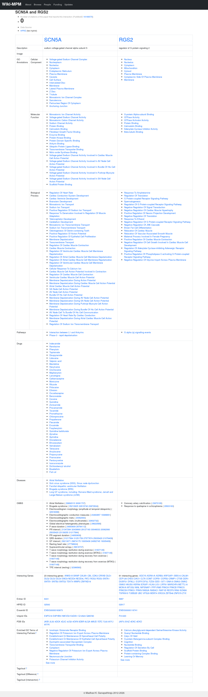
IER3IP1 (145, 584)
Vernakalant (54, 445)
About (28, 4)
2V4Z (127, 621)
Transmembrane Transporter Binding (66, 149)
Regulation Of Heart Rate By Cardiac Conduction (72, 315)
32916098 (53, 511)
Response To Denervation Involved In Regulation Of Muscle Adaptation (77, 215)
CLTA (143, 578)
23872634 (93, 506)
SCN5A (52, 39)
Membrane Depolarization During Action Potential (72, 280)
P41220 (122, 615)
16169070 (87, 16)
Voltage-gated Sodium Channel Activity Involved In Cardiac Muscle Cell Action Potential (80, 157)
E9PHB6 (57, 615)
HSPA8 (136, 584)
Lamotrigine (54, 375)
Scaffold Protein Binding (60, 184)
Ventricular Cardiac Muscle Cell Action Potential (71, 277)
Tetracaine (54, 448)
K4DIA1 (74, 615)
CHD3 (130, 578)
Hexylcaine (54, 366)
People (47, 4)
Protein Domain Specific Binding (64, 140)
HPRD (23, 30)
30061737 (80, 503)
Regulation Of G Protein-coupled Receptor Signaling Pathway (153, 204)
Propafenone (55, 419)
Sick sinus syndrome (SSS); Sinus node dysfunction (74, 483)
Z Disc (52, 91)
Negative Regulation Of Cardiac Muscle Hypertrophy (148, 210)
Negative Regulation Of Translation (140, 216)
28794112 (80, 526)
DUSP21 (123, 581)
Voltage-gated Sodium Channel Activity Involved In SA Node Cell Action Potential (79, 180)
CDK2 (95, 575)
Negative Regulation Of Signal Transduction (144, 207)
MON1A (122, 587)
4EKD (139, 621)
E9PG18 (48, 615)
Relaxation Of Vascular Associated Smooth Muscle (148, 233)
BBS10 (177, 575)
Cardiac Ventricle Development (63, 198)
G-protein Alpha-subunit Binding (139, 114)
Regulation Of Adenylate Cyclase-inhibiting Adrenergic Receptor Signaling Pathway (154, 250)
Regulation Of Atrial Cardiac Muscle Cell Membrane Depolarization (80, 256)
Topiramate (54, 352)
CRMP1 (172, 578)
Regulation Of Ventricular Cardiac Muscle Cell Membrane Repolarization (76, 252)
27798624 (72, 543)
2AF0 (121, 621)
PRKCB (173, 587)
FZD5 (151, 581)
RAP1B (162, 590)
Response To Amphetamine (137, 192)
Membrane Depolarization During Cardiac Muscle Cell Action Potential (82, 283)
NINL (137, 587)
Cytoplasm (54, 68)
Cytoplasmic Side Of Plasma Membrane (143, 76)
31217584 (73, 532)
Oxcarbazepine (56, 393)
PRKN (139, 590)
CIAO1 (137, 578)
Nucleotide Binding (133, 644)
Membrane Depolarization (61, 239)
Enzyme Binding (57, 134)
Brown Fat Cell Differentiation (137, 227)
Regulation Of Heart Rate (61, 192)
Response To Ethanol (134, 218)
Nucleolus (54, 65)
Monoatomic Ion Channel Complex (65, 97)
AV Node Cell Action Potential (63, 291)
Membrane (54, 85)
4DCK (57, 621)
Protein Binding (56, 125)
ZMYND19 (86, 581)
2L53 (52, 621)
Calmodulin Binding (58, 128)
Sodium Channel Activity (61, 123)
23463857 (95, 514)
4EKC (133, 621)
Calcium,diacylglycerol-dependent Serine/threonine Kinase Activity (155, 630)
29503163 (168, 506)
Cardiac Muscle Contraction (62, 248)
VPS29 (146, 593)
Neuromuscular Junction (60, 656)
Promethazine (55, 413)
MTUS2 (130, 587)
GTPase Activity (132, 117)
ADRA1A (151, 575)
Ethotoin (53, 390)
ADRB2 (159, 575)
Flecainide (54, 422)
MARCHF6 (173, 584)
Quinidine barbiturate (59, 431)
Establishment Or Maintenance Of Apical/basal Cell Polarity (77, 635)
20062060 (105, 529)
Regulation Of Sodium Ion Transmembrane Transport (74, 324)
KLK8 (152, 584)
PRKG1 (131, 590)
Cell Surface (55, 79)
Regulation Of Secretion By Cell (139, 647)
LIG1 (157, 584)
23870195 (157, 503)
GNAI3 (177, 581)
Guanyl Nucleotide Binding (136, 633)
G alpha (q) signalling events (137, 332)
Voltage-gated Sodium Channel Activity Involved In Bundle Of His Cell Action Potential (82, 168)
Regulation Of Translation (136, 195)
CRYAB (101, 575)
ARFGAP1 (169, 575)
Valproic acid (55, 361)
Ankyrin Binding (56, 143)
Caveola (53, 76)
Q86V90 (90, 615)
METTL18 (183, 584)
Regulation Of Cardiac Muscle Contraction (69, 245)
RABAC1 (154, 590)
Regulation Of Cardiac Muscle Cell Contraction (71, 274)
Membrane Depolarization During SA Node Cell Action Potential (79, 300)
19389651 (105, 514)
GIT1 (163, 581)
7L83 (105, 621)
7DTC (99, 621)
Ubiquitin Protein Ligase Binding (64, 146)
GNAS (122, 584)
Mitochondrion (130, 68)
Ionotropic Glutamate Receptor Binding (67, 630)
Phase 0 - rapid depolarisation (63, 335)
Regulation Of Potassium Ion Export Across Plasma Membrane (79, 633)
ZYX (184, 593)
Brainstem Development (60, 201)
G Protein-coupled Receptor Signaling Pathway (146, 198)
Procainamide (55, 407)
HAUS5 (129, 584)
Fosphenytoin (55, 428)
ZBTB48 (169, 593)
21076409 (107, 538)
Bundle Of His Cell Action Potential (65, 294)
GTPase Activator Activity (136, 120)
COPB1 (156, 578)
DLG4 (58, 578)
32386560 (75, 567)
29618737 (78, 546)
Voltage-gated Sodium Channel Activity (67, 117)
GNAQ (184, 581)
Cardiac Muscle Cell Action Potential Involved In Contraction (77, 271)
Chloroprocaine (56, 416)
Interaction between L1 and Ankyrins (66, 332)
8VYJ (110, 621)
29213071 (66, 541)
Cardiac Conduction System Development (69, 195)
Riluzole (53, 384)
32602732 (93, 520)
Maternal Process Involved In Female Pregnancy (147, 236)
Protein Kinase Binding (60, 137)
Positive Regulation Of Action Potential (67, 233)
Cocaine (53, 398)
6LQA (87, 621)
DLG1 (108, 575)
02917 (122, 604)
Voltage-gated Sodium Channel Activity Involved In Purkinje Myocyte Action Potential (81, 174)
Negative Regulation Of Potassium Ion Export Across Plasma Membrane (78, 652)
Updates (69, 4)
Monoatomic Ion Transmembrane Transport (69, 224)
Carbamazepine (56, 378)
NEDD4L (80, 578)
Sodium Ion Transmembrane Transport (67, 227)
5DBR (81, 621)
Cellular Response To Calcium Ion (65, 268)
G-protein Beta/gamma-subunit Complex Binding (146, 638)
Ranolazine (54, 346)
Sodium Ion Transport (59, 207)
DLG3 (52, 578)
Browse (37, 4)
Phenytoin (54, 349)
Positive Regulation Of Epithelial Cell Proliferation (72, 236)
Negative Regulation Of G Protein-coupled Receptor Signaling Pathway (157, 221)
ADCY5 (142, 575)
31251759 (78, 538)
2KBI (46, 621)
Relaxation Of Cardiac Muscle (138, 230)
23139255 (63, 532)
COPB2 (164, 578)
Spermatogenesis (132, 201)
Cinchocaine (55, 369)
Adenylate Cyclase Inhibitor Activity (141, 128)
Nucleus (128, 59)
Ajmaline (53, 434)
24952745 (95, 541)
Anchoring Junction (58, 106)
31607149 (99, 549)
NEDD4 (71, 578)
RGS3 (99, 578)
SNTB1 (47, 581)
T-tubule (53, 94)
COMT (149, 578)
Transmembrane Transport (61, 242)
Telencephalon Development (62, 218)
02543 (47, 604)
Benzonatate (55, 396)
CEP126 (123, 578)
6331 (46, 598)
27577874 (88, 538)
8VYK (47, 624)
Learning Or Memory (133, 656)
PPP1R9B (156, 587)
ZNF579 (178, 593)
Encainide (54, 425)
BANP (76, 575)
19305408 (85, 541)
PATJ (87, 578)
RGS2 (126, 39)
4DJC (63, 621)
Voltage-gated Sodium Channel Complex (68, 59)
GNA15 (169, 581)
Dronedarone (55, 439)
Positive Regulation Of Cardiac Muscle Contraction (148, 239)
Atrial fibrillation (56, 480)
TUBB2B (133, 593)
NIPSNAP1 (145, 587)
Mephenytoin (55, 372)
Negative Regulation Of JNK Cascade (142, 224)
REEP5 (170, 590)
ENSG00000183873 (53, 610)
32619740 (83, 506)
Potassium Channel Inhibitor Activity (66, 659)
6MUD (94, 621)
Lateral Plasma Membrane (61, 88)
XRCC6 (161, 593)
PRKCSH (123, 590)
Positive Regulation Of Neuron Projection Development (150, 213)
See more (50, 662)
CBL (90, 575)
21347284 (66, 529)
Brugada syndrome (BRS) (61, 489)
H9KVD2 (66, 615)
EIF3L (145, 581)
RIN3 (176, 590)
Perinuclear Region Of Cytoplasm (65, 103)
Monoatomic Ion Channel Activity (65, 114)
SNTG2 (62, 581)
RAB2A (145, 590)
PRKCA (165, 587)
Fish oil (52, 471)
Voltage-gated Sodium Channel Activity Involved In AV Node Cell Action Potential (79, 162)
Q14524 (82, 615)
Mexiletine (54, 363)
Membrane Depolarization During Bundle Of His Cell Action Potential (81, 309)
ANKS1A (69, 575)
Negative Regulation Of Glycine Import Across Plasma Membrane (155, 259)
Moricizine (54, 381)
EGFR (139, 581)
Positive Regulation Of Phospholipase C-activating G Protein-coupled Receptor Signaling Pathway (156, 255)
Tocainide (53, 410)
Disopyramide (55, 355)
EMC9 (65, 578)
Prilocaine (54, 387)
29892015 (70, 503)
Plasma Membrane (58, 73)
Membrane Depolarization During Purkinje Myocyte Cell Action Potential (78, 305)
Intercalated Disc (57, 82)
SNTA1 (106, 578)
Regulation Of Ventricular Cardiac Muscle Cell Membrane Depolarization (76, 264)
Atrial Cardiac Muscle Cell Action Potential (69, 286)
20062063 (80, 517)
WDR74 (153, 593)
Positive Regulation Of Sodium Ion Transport (70, 210)
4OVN (75, 621)
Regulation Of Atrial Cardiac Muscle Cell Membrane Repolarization (80, 259)
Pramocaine (55, 457)
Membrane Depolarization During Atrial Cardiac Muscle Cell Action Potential (80, 320)
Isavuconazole (56, 463)
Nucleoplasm (55, 62)
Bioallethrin (54, 469)
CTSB (179, 578)
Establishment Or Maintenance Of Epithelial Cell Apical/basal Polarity (82, 638)
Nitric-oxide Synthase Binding (63, 152)
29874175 (76, 541)
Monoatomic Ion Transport (61, 204)
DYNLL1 (131, 581)
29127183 (85, 529)
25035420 (53, 532)
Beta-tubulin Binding (133, 131)
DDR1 (185, 578)
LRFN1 (163, 584)
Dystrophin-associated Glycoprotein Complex (70, 641)
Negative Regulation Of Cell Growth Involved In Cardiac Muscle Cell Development (156, 244)
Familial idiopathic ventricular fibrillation (67, 486)
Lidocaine (53, 358)
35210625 (73, 506)
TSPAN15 (123, 593)
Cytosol (127, 71)
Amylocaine (54, 451)
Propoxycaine (55, 454)
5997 (121, 598)
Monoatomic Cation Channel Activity (66, 120)
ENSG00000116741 (128, 610)
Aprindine (53, 436)
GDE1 (157, 581)
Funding (57, 4)
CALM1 (83, 575)
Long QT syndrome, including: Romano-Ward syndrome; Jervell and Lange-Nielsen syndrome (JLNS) (81, 493)
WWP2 (77, 581)
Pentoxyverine (56, 460)
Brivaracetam (55, 442)
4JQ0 (69, 621)
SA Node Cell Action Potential (63, 289)
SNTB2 (55, 581)
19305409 (105, 541)
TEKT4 (70, 581)
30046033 (95, 529)
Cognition (128, 641)
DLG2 (46, 578)
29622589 (95, 523)
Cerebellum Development (61, 221)
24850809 (71, 526)
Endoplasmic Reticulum (60, 71)
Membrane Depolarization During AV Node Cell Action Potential (79, 297)
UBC (140, 593)
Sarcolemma (55, 100)
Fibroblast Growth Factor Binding (64, 131)
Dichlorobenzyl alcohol (60, 466)
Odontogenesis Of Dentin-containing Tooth (69, 230)
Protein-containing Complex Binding (141, 653)
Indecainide (54, 343)
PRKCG (181, 587)
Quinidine (53, 401)
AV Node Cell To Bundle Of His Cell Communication (73, 312)
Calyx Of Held (130, 635)
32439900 (76, 529)
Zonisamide (54, 404)
